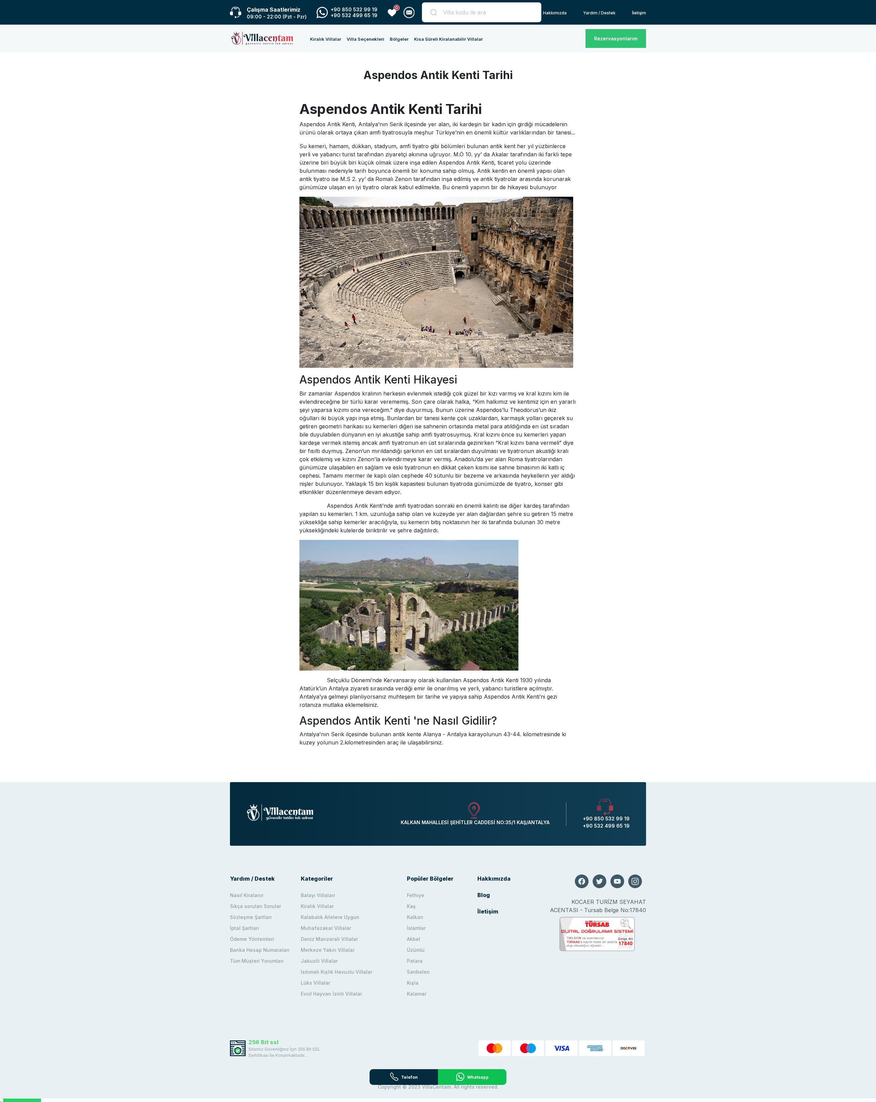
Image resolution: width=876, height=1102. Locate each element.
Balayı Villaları (318, 895)
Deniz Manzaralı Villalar (329, 939)
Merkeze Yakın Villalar (328, 950)
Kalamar (416, 994)
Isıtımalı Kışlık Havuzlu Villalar (336, 972)
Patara (415, 961)
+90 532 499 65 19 (354, 15)
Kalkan (415, 917)
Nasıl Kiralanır (246, 895)
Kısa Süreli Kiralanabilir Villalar (448, 39)
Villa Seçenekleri (365, 39)
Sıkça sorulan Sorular (255, 906)
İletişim (639, 12)
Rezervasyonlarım (615, 38)
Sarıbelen (418, 972)
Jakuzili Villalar (319, 961)
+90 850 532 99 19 (354, 9)
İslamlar (416, 928)
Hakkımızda (555, 12)
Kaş (411, 906)
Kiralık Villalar (325, 39)
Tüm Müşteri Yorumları (257, 961)
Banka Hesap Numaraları (259, 950)
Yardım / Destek (599, 12)
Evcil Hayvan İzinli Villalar (331, 994)
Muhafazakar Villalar (326, 928)
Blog (483, 895)
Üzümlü (416, 950)
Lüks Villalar (315, 983)
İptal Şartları (244, 928)
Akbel (413, 939)
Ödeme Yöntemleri (252, 939)
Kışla (412, 983)
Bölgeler (399, 39)
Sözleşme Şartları (251, 917)
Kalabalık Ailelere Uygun (330, 917)
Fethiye (415, 895)
